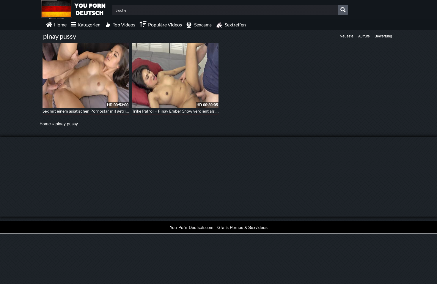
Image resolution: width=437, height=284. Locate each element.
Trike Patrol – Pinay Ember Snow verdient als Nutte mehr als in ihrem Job (199, 110)
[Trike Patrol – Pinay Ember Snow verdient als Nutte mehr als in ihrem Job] (175, 75)
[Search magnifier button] (343, 10)
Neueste (346, 35)
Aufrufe (364, 35)
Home (45, 124)
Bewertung (383, 35)
